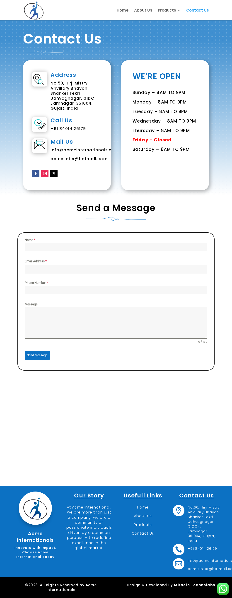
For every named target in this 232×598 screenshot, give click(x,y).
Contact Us (197, 11)
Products (167, 11)
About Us (143, 11)
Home (122, 11)
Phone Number (36, 283)
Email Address (36, 261)
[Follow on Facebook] (35, 173)
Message (31, 304)
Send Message (37, 355)
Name (30, 240)
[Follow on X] (54, 173)
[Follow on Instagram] (44, 173)
